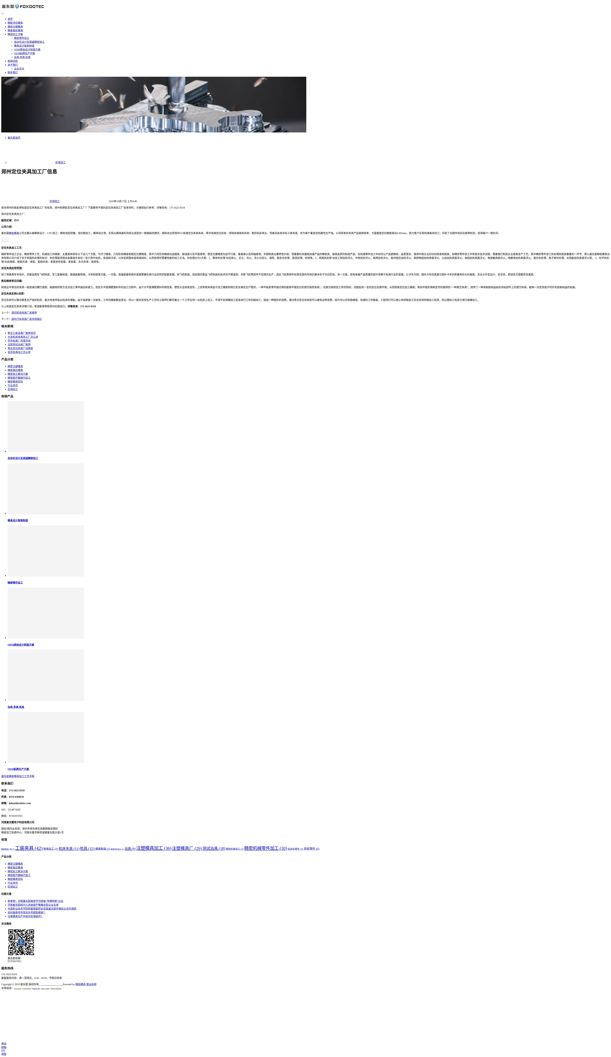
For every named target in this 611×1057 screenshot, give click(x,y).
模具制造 (102, 848)
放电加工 (50, 848)
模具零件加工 (117, 849)
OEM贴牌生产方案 (24, 53)
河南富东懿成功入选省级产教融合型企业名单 (33, 905)
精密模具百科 (15, 381)
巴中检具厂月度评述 (19, 340)
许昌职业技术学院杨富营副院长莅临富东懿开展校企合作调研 (42, 908)
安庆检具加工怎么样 (19, 352)
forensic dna (36, 988)
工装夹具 (29, 848)
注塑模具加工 (153, 848)
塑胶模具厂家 (7, 849)
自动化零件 (295, 849)
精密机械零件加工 (265, 848)
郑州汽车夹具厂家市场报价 (26, 319)
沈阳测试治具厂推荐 (19, 344)
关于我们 (13, 65)
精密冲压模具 (15, 22)
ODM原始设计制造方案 (27, 49)
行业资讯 (13, 385)
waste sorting (26, 988)
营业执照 (91, 984)
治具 (130, 848)
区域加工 (55, 201)
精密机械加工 (235, 849)
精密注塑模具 (15, 26)
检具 (87, 848)
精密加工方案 (15, 34)
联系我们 (13, 72)
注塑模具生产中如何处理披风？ (25, 916)
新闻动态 (13, 61)
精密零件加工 (21, 38)
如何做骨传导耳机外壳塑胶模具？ (27, 912)
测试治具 (214, 848)
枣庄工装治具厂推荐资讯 (22, 333)
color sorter (17, 988)
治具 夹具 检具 (22, 57)
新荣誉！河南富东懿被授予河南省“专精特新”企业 (35, 901)
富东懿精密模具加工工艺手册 (17, 776)
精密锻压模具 (15, 30)
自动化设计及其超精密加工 (29, 42)
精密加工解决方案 (18, 374)
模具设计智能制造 (24, 45)
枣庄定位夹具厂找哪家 (20, 348)
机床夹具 (69, 849)
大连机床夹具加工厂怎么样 (23, 337)
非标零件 (311, 848)
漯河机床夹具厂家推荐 (24, 312)
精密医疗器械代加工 (19, 377)
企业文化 (19, 68)
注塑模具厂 (187, 848)
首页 (10, 19)
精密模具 (14, 233)
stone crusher (45, 988)
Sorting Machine (56, 988)
